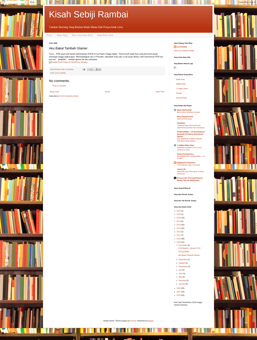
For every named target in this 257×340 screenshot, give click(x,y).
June (181, 273)
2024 (179, 211)
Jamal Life (181, 169)
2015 (179, 221)
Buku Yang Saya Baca (82, 35)
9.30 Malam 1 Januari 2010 (189, 248)
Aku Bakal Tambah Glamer (189, 255)
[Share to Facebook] (97, 69)
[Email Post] (84, 69)
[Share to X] (94, 69)
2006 (179, 295)
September (183, 266)
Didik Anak (180, 79)
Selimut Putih (181, 98)
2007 (179, 292)
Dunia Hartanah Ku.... (186, 154)
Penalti (179, 93)
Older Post (160, 92)
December (183, 245)
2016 (179, 218)
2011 (179, 235)
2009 (179, 242)
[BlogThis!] (91, 69)
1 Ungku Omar (182, 89)
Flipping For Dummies (186, 163)
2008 (179, 288)
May (180, 277)
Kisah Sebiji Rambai (88, 14)
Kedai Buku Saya (105, 35)
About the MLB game (184, 119)
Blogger (150, 321)
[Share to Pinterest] (99, 69)
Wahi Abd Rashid (184, 110)
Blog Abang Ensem (185, 117)
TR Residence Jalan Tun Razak (188, 165)
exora (57, 73)
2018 (179, 214)
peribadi (63, 73)
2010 (179, 239)
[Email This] (88, 69)
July (180, 270)
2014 (179, 225)
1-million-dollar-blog (185, 145)
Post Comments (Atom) (69, 96)
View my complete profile (184, 51)
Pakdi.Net (181, 123)
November (183, 259)
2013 (179, 228)
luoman (133, 321)
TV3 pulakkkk (183, 252)
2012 (179, 232)
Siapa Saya (62, 35)
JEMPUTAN (181, 84)
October (182, 263)
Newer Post (54, 92)
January (182, 284)
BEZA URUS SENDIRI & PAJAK (188, 112)
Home (49, 35)
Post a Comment (59, 86)
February (182, 280)
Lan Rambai (182, 47)
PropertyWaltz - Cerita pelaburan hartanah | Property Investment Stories (191, 134)
